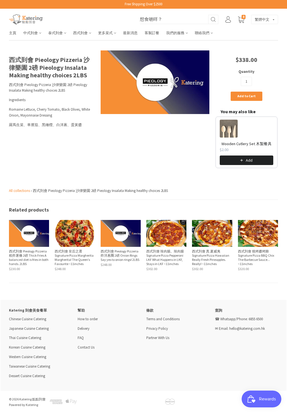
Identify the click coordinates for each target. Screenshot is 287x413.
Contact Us (86, 347)
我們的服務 (175, 33)
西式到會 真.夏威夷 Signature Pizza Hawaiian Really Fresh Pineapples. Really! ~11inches (210, 257)
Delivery (84, 328)
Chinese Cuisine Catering (27, 319)
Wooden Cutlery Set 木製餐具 (246, 143)
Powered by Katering (23, 405)
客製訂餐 (152, 33)
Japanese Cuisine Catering (29, 328)
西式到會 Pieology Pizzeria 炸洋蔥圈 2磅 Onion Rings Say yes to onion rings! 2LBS (120, 255)
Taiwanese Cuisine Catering (29, 366)
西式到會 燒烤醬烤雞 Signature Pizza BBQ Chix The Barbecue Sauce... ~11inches (256, 257)
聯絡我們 (202, 33)
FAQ (81, 337)
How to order (88, 319)
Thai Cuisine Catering (25, 337)
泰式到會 (56, 33)
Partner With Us (157, 337)
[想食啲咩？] (179, 19)
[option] (155, 82)
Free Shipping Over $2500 (143, 4)
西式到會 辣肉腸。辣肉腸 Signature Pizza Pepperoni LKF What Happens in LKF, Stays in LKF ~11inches (165, 257)
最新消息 (130, 33)
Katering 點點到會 (32, 399)
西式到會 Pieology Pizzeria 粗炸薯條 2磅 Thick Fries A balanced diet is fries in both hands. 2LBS (28, 257)
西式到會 (81, 33)
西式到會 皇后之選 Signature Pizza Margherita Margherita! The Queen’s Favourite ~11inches (74, 257)
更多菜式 (106, 33)
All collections (19, 190)
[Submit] (213, 19)
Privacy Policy (157, 328)
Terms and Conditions (163, 319)
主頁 (12, 33)
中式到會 (31, 33)
